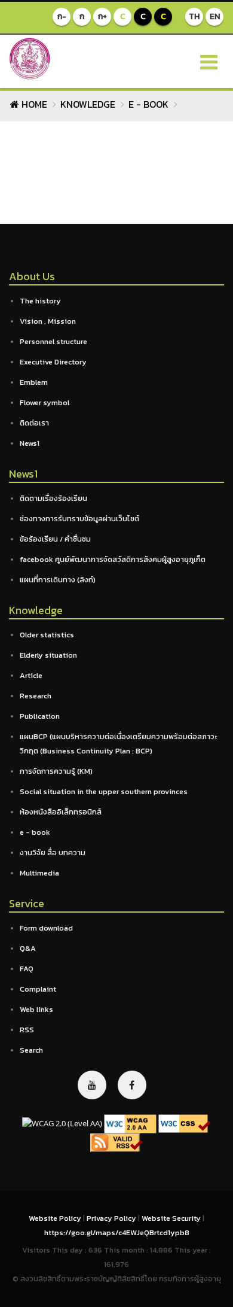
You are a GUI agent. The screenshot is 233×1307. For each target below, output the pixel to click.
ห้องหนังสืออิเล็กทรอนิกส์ (61, 811)
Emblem (34, 382)
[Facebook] (132, 1085)
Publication (40, 716)
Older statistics (47, 634)
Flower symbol (44, 402)
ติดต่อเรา (34, 422)
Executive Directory (53, 361)
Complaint (38, 989)
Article (31, 675)
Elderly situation (48, 655)
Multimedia (39, 873)
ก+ (102, 16)
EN (215, 16)
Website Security (172, 1218)
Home (33, 104)
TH (194, 16)
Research (35, 695)
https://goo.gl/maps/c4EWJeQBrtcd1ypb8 (116, 1232)
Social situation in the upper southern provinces (104, 791)
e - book (148, 104)
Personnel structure (53, 341)
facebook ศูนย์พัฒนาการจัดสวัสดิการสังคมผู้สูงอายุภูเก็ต (113, 559)
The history (40, 300)
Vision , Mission (48, 321)
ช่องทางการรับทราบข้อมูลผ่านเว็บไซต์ (79, 518)
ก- (61, 16)
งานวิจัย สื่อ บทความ (52, 852)
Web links (36, 1009)
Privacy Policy (112, 1218)
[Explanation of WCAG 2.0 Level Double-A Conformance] (130, 1123)
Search (31, 1050)
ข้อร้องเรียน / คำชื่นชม (55, 539)
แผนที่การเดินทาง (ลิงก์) (58, 579)
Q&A (28, 948)
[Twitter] (92, 1085)
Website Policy (56, 1218)
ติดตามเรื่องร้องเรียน (53, 498)
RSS (27, 1029)
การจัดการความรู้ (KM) (56, 771)
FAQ (26, 968)
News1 (29, 443)
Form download (46, 928)
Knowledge (87, 104)
